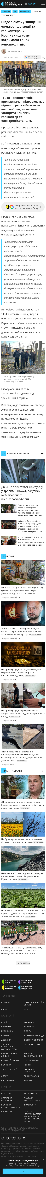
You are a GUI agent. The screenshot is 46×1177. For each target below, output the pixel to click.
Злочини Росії (9, 1069)
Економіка (7, 1031)
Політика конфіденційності (11, 1106)
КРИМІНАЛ (6, 12)
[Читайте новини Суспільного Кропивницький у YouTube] (14, 1138)
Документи (30, 1105)
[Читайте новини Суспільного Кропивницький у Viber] (19, 1138)
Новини (5, 1002)
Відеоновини (8, 1080)
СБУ (15, 12)
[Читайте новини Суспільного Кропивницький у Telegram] (24, 1138)
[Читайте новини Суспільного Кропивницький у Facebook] (3, 1138)
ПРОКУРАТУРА (25, 12)
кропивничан (12, 101)
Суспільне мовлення (6, 1099)
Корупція (29, 1022)
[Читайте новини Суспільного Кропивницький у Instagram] (8, 1138)
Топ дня (28, 1080)
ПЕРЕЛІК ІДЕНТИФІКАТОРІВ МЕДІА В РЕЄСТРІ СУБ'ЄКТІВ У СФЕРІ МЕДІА (33, 1116)
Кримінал (37, 12)
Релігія (27, 1065)
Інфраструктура (32, 1044)
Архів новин (30, 1093)
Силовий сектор (10, 1060)
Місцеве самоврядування (33, 1054)
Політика (6, 1065)
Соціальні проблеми (29, 1070)
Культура (29, 1026)
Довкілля (6, 1040)
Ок (23, 1171)
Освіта (27, 1031)
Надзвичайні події (34, 1035)
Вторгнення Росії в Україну (34, 1003)
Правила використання (32, 1099)
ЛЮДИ (27, 1009)
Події (4, 1022)
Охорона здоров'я (33, 1040)
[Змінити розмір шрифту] (43, 57)
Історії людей (31, 1060)
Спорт (4, 1076)
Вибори (5, 1035)
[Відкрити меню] (43, 3)
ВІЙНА (4, 1009)
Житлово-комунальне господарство (9, 1046)
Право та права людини (9, 1054)
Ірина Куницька (15, 51)
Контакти (6, 1093)
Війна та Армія (8, 16)
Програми (6, 1111)
